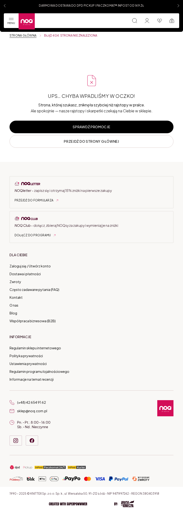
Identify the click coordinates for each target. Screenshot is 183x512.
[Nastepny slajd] (178, 5)
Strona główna (23, 35)
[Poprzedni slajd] (5, 5)
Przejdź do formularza (34, 200)
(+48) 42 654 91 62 (31, 402)
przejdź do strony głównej (91, 141)
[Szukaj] (134, 20)
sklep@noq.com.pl (32, 411)
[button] (91, 504)
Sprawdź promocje (91, 127)
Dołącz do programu (33, 235)
